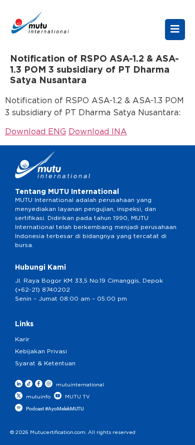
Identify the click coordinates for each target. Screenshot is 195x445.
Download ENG (35, 132)
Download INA (97, 132)
